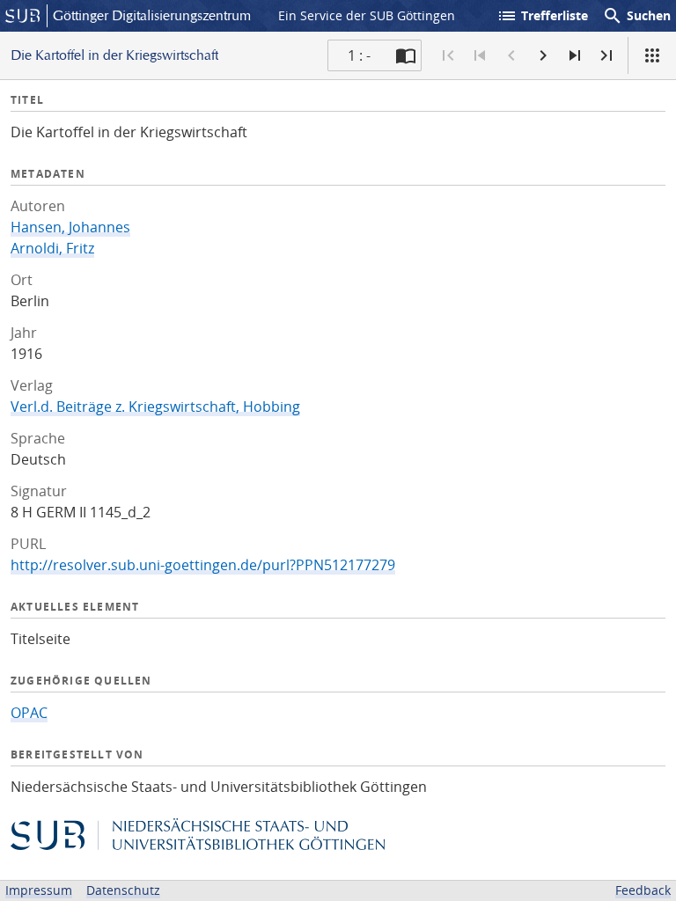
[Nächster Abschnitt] (575, 55)
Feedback (643, 890)
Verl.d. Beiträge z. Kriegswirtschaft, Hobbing (155, 406)
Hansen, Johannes (70, 227)
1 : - (359, 55)
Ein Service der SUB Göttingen (366, 15)
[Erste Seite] (448, 55)
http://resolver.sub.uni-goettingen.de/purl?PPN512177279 (203, 565)
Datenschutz (123, 890)
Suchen (636, 15)
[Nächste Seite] (543, 55)
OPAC (29, 712)
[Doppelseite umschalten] (406, 55)
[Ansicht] (652, 55)
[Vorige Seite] (511, 55)
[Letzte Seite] (606, 55)
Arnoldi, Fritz (52, 248)
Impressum (38, 890)
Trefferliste (542, 15)
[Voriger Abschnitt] (480, 55)
